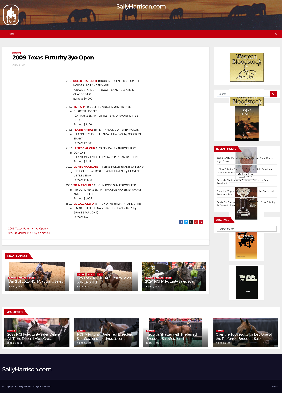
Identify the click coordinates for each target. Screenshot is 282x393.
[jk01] (246, 243)
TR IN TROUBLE (83, 185)
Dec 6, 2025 (16, 343)
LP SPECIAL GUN (84, 148)
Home (11, 34)
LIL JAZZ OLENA (83, 203)
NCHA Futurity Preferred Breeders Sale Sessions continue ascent (105, 336)
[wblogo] (246, 67)
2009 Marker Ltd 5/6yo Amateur (30, 232)
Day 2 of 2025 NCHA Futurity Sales (35, 281)
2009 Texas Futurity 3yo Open (53, 57)
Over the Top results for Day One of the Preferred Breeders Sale (244, 336)
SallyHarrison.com (141, 6)
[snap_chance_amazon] (246, 123)
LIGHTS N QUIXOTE (85, 166)
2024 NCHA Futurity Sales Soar (169, 281)
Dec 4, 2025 (155, 343)
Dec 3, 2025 (224, 343)
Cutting (12, 278)
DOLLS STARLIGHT (85, 81)
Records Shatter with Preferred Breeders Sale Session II (171, 336)
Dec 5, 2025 (85, 343)
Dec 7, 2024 (154, 287)
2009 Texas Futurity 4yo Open (27, 228)
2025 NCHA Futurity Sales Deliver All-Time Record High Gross (34, 336)
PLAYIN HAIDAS (83, 129)
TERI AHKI (79, 106)
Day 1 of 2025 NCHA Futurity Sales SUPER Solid (104, 280)
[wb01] (246, 282)
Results (16, 53)
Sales (31, 278)
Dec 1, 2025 (16, 287)
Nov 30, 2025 (86, 287)
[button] (276, 33)
